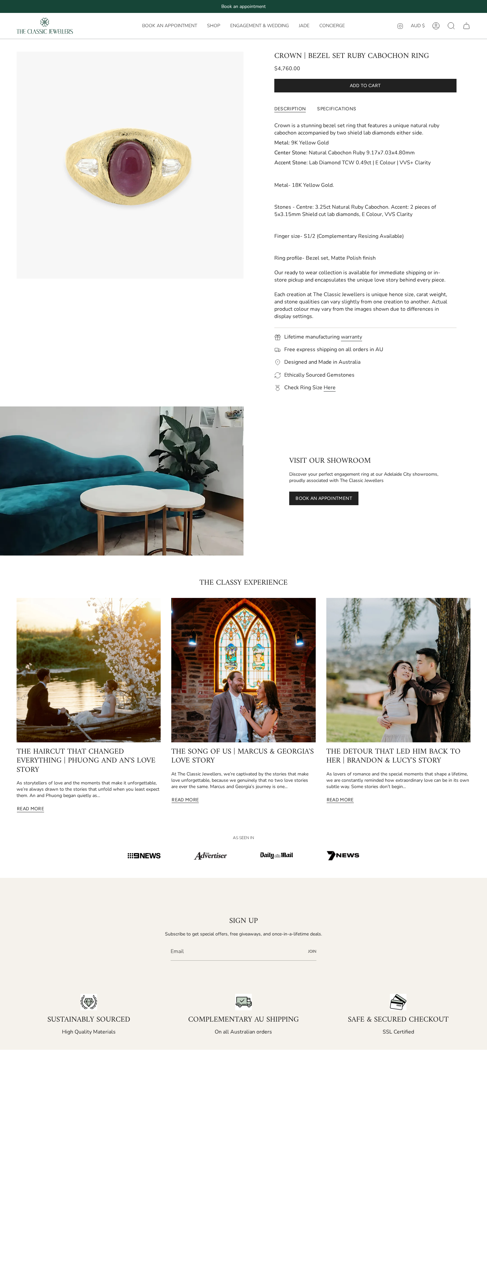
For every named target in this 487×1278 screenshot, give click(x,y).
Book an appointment (243, 6)
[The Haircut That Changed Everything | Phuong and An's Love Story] (89, 670)
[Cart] (466, 25)
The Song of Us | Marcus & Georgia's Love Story (242, 756)
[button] (213, 26)
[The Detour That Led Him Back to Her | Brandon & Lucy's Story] (398, 670)
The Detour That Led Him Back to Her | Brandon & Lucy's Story (393, 756)
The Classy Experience (243, 583)
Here (330, 387)
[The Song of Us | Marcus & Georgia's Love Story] (243, 670)
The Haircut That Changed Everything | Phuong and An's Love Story (86, 761)
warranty (351, 337)
